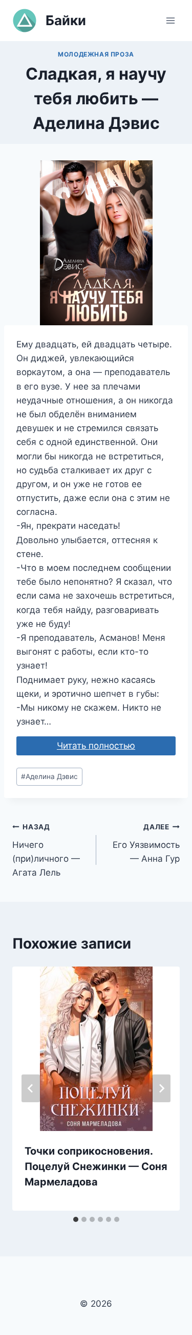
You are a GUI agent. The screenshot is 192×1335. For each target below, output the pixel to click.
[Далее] (161, 1088)
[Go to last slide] (31, 1088)
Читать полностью (96, 745)
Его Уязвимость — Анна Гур (146, 843)
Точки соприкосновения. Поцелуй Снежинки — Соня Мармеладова (96, 1166)
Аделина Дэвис (49, 776)
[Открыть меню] (170, 20)
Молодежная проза (96, 54)
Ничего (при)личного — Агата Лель (46, 850)
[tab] (75, 1219)
